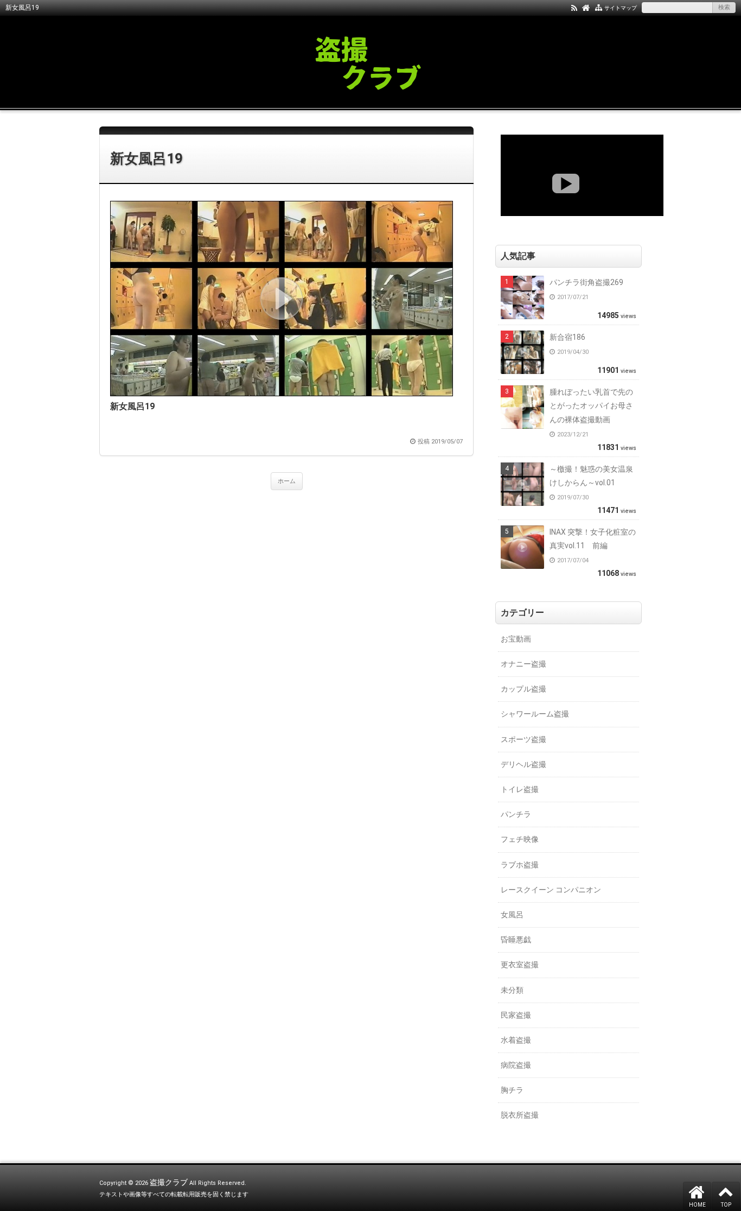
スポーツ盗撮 (523, 739)
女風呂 (512, 914)
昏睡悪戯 (516, 939)
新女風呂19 (146, 158)
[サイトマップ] (598, 7)
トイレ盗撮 (520, 789)
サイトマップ (620, 8)
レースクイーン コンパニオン (551, 889)
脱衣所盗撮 (520, 1115)
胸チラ (512, 1090)
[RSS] (574, 7)
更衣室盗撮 (520, 964)
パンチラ (516, 814)
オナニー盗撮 (523, 664)
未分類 (512, 990)
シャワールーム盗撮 (535, 713)
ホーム (287, 481)
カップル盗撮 (523, 688)
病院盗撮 (516, 1065)
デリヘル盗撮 (523, 764)
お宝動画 (516, 639)
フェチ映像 (520, 839)
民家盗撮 (516, 1015)
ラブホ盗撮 (520, 864)
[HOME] (586, 7)
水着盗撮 (516, 1040)
